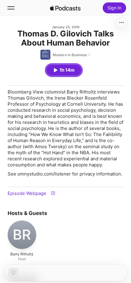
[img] (65, 8)
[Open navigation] (11, 8)
